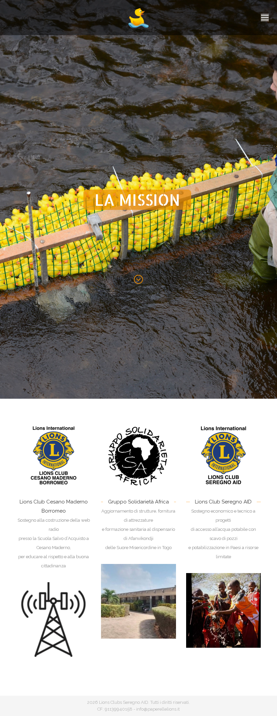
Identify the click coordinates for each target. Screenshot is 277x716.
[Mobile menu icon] (265, 18)
